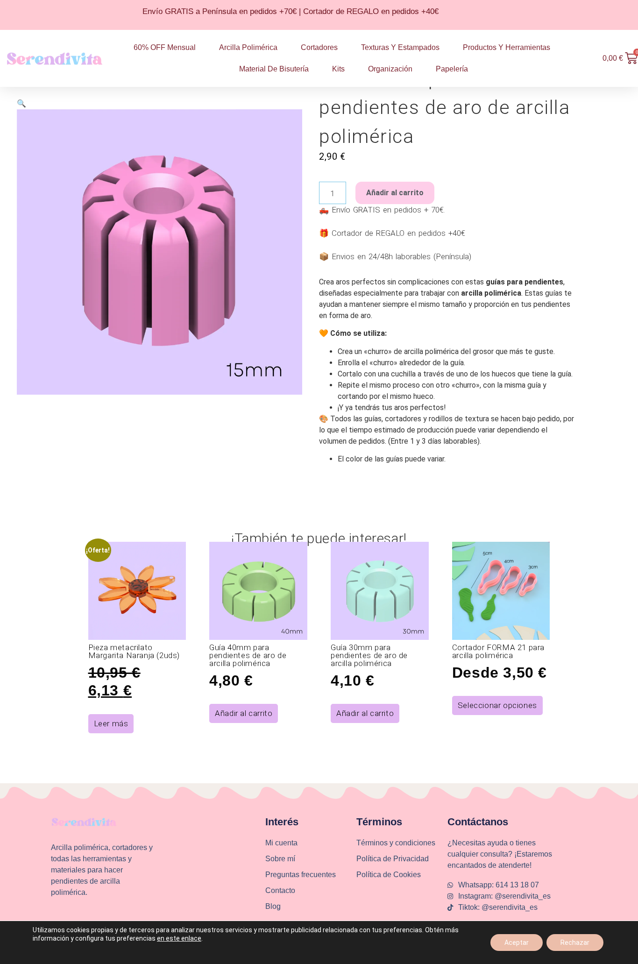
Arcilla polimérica (248, 47)
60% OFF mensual (165, 47)
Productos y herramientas (506, 47)
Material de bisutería (274, 69)
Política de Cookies (388, 875)
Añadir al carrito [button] (243, 713)
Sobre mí (280, 859)
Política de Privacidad (392, 859)
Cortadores (319, 47)
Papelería (452, 69)
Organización (390, 69)
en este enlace (179, 938)
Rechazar (574, 942)
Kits (338, 69)
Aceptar (516, 942)
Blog (273, 906)
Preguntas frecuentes (300, 875)
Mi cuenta (281, 843)
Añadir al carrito (395, 192)
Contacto (280, 890)
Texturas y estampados (400, 47)
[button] (21, 103)
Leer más (111, 723)
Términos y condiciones (395, 843)
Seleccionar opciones (497, 705)
